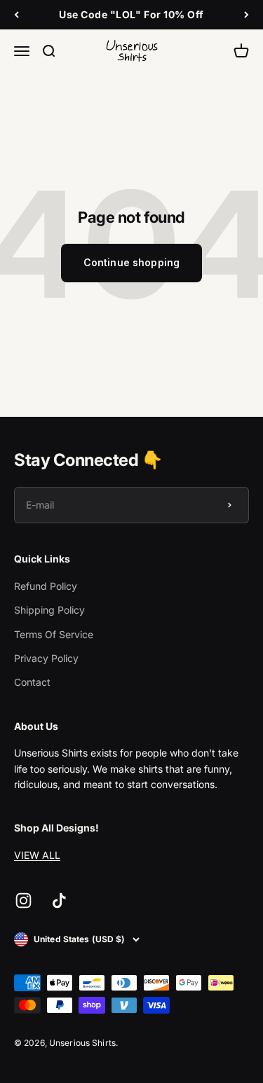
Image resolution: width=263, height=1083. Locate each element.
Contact (32, 682)
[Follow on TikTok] (59, 900)
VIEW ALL (37, 855)
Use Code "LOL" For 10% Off (131, 14)
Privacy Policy (46, 658)
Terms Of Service (53, 634)
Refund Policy (45, 586)
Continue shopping (131, 262)
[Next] (246, 14)
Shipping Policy (49, 610)
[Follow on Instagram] (23, 900)
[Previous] (16, 14)
